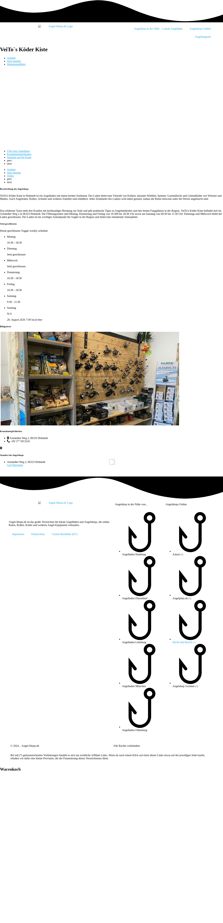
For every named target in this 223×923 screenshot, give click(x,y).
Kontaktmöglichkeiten (19, 154)
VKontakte (172, 820)
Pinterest (114, 808)
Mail (57, 833)
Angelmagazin (203, 36)
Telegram (57, 808)
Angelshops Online (200, 28)
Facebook (56, 795)
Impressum (18, 534)
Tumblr (56, 820)
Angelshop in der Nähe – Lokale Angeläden (158, 28)
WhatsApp (171, 795)
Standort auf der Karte (19, 157)
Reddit (114, 820)
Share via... (172, 833)
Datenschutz (38, 534)
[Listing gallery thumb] (0, 424)
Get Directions (15, 465)
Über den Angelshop (18, 151)
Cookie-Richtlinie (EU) (65, 534)
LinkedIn (172, 808)
